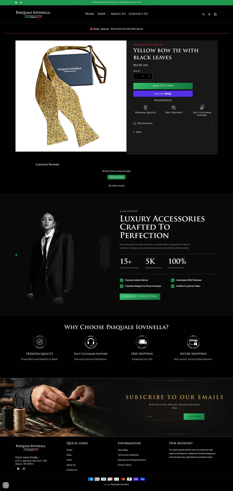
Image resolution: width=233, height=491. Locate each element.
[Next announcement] (156, 2)
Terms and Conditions (128, 455)
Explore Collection (140, 296)
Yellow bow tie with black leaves (127, 28)
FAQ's (69, 460)
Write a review (116, 177)
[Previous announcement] (77, 2)
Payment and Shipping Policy (132, 460)
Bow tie (105, 28)
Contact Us (72, 470)
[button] (102, 14)
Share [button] (138, 132)
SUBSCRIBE (194, 416)
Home (96, 28)
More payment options (163, 100)
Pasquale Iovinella (120, 484)
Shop (69, 455)
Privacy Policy (125, 465)
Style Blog (123, 450)
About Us (71, 465)
